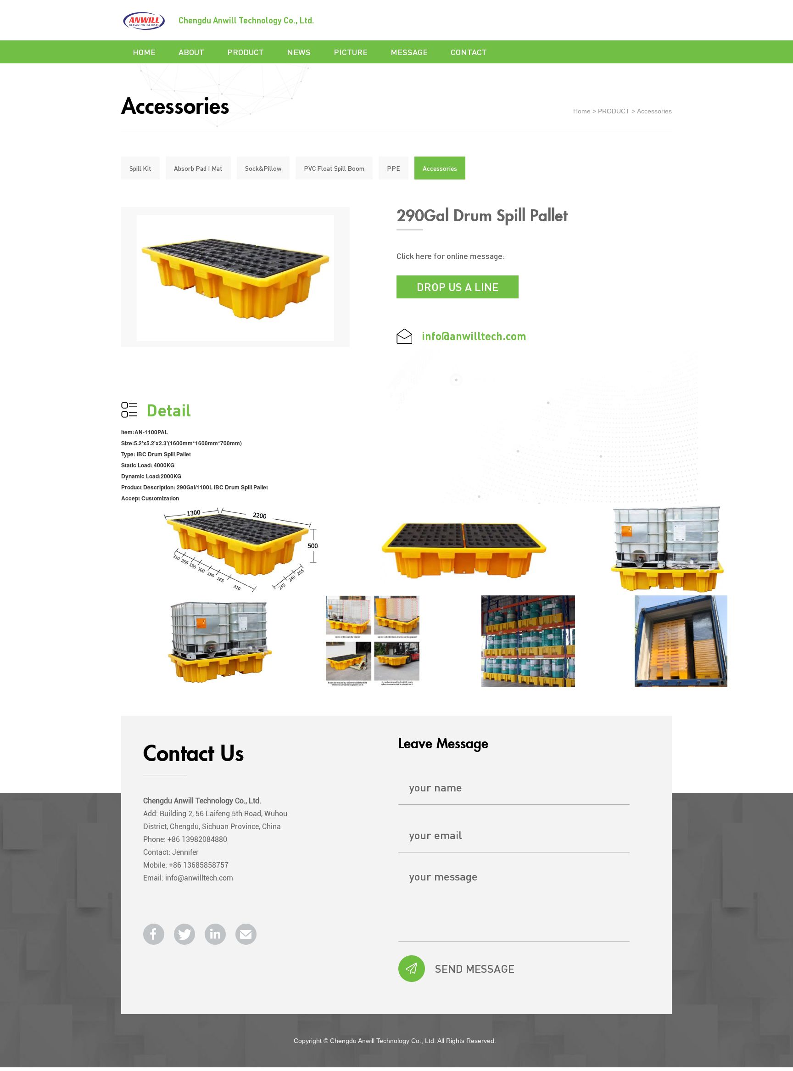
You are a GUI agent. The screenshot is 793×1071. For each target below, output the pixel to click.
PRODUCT (245, 51)
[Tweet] (184, 934)
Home (582, 111)
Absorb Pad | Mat (198, 168)
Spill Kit (140, 168)
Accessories (654, 111)
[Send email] (246, 934)
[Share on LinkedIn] (215, 934)
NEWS (299, 51)
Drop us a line (457, 287)
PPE (393, 168)
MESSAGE (409, 51)
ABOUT (191, 51)
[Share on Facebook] (153, 934)
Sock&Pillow (263, 168)
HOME (144, 51)
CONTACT (469, 51)
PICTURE (351, 51)
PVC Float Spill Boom (334, 168)
